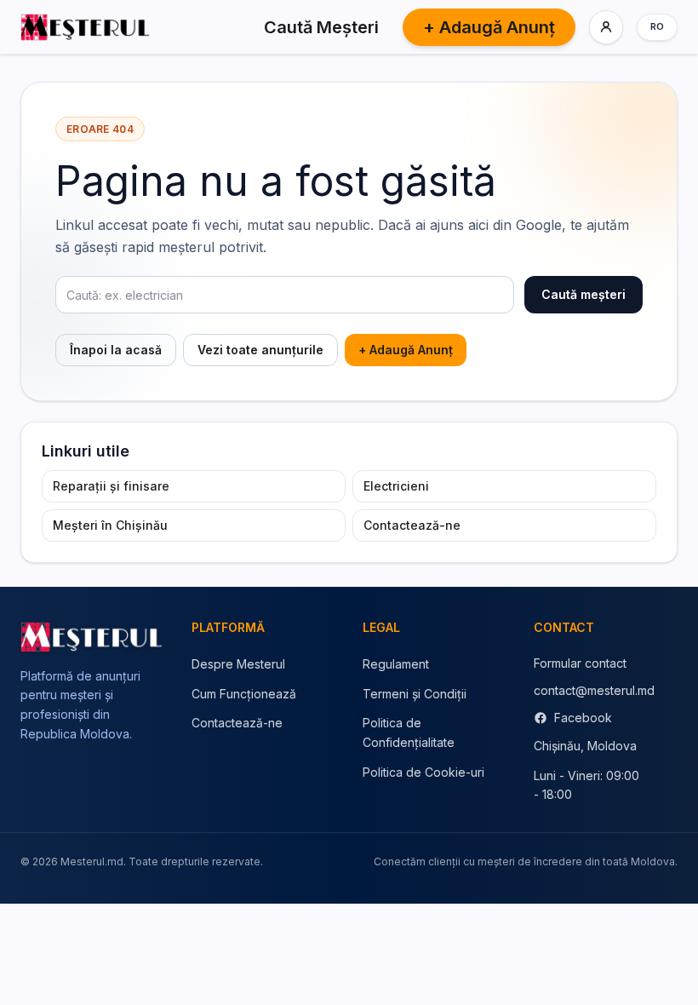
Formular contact (580, 663)
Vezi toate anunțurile (260, 349)
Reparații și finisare (111, 486)
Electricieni (396, 486)
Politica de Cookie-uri (423, 772)
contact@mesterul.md (594, 690)
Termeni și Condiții (414, 693)
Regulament (396, 664)
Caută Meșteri (321, 27)
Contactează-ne (412, 525)
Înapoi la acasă (116, 349)
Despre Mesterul (238, 664)
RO (657, 26)
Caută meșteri (583, 294)
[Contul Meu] (606, 27)
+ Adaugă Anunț (489, 27)
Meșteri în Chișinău (110, 525)
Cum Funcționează (244, 693)
